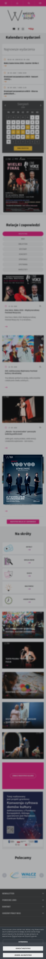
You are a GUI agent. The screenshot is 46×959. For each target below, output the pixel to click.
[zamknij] (42, 339)
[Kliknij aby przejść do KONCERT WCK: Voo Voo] (23, 479)
